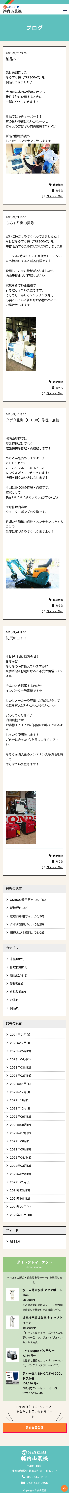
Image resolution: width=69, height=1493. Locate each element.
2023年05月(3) (20, 1051)
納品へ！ (13, 59)
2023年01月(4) (20, 1084)
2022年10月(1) (20, 1108)
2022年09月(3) (20, 1116)
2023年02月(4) (20, 1075)
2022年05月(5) (20, 1149)
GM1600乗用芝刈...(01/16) (28, 900)
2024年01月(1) (20, 1034)
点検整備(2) (18, 992)
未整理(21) (17, 959)
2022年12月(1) (20, 1092)
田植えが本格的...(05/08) (27, 932)
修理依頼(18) (18, 967)
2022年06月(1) (20, 1141)
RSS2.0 (15, 1241)
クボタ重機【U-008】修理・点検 (32, 420)
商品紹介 (58, 184)
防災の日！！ (16, 638)
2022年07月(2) (20, 1133)
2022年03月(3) (20, 1165)
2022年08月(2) (20, 1125)
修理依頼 (58, 599)
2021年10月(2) (20, 1198)
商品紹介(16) (18, 975)
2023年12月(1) (20, 1043)
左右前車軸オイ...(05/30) (27, 916)
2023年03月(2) (20, 1067)
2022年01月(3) (20, 1182)
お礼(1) (15, 1000)
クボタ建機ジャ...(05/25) (27, 924)
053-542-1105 (37, 1477)
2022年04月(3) (20, 1157)
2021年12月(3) (20, 1190)
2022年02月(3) (20, 1174)
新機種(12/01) (19, 908)
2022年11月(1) (20, 1100)
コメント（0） (54, 196)
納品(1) (15, 1008)
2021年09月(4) (20, 1206)
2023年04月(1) (20, 1059)
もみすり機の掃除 (20, 223)
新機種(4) (16, 983)
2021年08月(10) (21, 1215)
